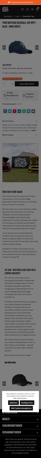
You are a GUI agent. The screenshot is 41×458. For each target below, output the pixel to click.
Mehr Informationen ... (20, 398)
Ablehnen (13, 402)
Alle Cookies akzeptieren (21, 408)
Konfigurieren (27, 402)
